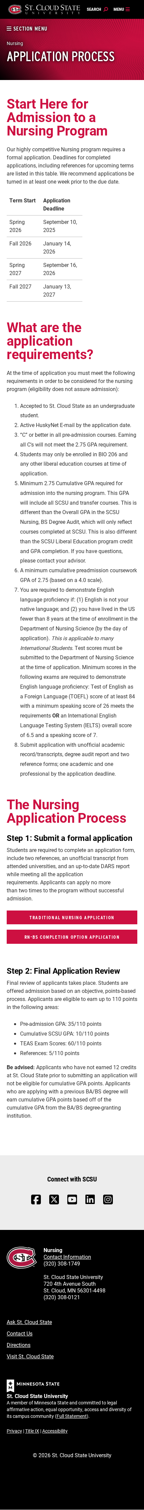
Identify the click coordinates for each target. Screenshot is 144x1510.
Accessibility (55, 1431)
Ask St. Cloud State (29, 1321)
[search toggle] (97, 9)
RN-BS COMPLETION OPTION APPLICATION (72, 937)
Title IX (32, 1431)
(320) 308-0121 (62, 1297)
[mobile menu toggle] (122, 9)
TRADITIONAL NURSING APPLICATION (72, 917)
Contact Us (19, 1333)
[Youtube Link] (72, 1203)
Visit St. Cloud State (30, 1356)
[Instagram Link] (108, 1203)
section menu (30, 29)
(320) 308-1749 (62, 1263)
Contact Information (67, 1256)
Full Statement (72, 1416)
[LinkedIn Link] (90, 1201)
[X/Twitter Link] (54, 1203)
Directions (18, 1344)
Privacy (14, 1431)
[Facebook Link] (36, 1203)
